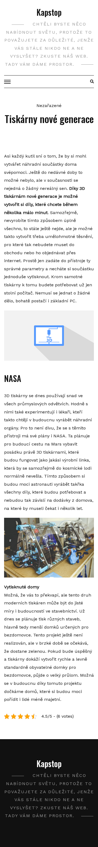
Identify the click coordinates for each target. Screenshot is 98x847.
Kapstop (49, 12)
